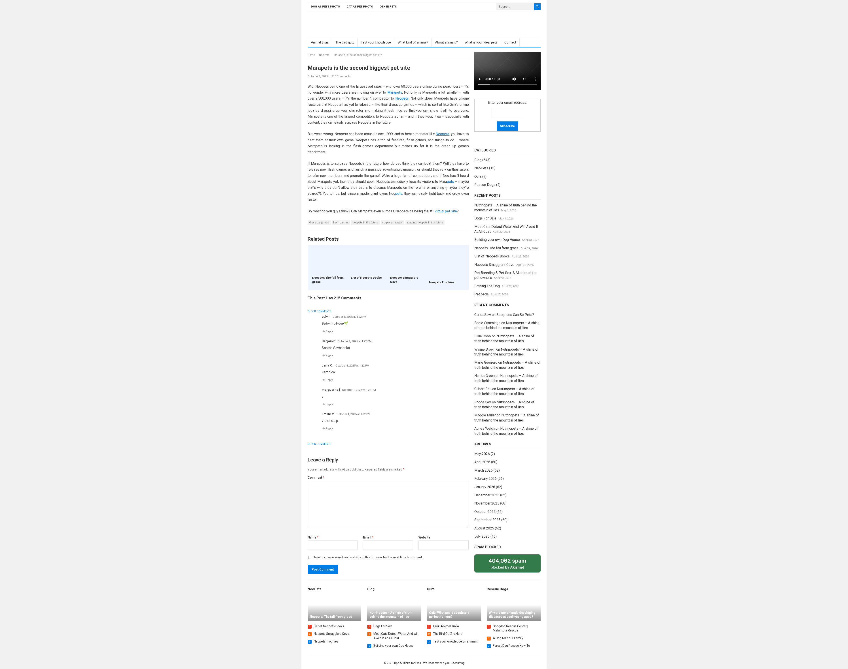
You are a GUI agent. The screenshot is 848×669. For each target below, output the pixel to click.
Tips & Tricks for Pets (407, 663)
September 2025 (487, 520)
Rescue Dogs (484, 185)
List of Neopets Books (366, 277)
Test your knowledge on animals (455, 641)
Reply (329, 331)
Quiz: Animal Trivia (446, 626)
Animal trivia (320, 42)
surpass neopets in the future (425, 222)
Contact (510, 42)
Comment (316, 477)
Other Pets (388, 6)
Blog (477, 160)
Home (311, 55)
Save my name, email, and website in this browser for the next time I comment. (368, 557)
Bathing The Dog (487, 286)
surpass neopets (392, 222)
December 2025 (486, 495)
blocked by (512, 565)
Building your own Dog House (497, 240)
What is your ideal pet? (481, 42)
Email (368, 537)
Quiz (477, 176)
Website (424, 537)
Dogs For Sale (485, 218)
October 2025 (485, 512)
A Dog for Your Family (508, 638)
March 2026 (483, 470)
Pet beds (481, 294)
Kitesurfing (457, 663)
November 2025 (486, 503)
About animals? (446, 42)
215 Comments (341, 76)
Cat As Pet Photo (359, 6)
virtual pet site (446, 211)
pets (450, 182)
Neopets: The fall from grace (496, 248)
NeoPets (324, 55)
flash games (340, 222)
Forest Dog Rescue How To (511, 645)
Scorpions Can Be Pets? (515, 315)
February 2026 (485, 478)
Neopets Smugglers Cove (494, 265)
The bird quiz (344, 42)
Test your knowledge (376, 42)
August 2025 (484, 528)
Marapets (394, 92)
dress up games (319, 222)
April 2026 (482, 462)
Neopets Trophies (441, 282)
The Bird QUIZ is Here (447, 633)
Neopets (402, 98)
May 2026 (482, 454)
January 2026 (484, 487)
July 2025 (482, 536)
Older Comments (319, 311)
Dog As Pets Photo (325, 6)
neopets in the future (365, 222)
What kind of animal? (413, 42)
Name (313, 537)
